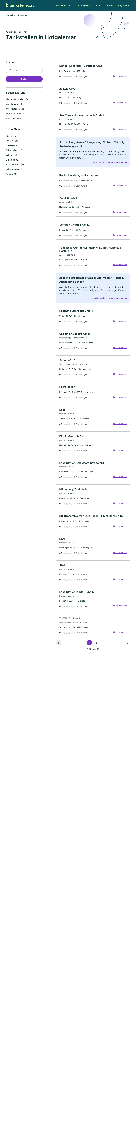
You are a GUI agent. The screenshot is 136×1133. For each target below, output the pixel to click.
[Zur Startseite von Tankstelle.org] (20, 5)
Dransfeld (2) (12, 159)
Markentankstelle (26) (17, 99)
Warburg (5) (12, 140)
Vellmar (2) (11, 155)
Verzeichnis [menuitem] (61, 5)
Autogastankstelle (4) (16, 108)
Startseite (10, 15)
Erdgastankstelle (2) (16, 113)
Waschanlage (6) (14, 104)
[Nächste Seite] (127, 642)
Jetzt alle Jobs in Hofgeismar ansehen (109, 162)
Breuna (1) (11, 174)
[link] (93, 71)
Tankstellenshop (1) (15, 118)
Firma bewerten (120, 76)
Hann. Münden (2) (15, 164)
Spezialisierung (16, 92)
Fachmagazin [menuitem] (83, 5)
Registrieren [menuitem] (124, 5)
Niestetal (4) (12, 145)
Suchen (24, 79)
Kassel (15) (11, 135)
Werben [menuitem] (109, 5)
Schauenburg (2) (14, 150)
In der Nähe (13, 129)
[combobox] (24, 70)
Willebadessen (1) (14, 169)
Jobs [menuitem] (97, 5)
